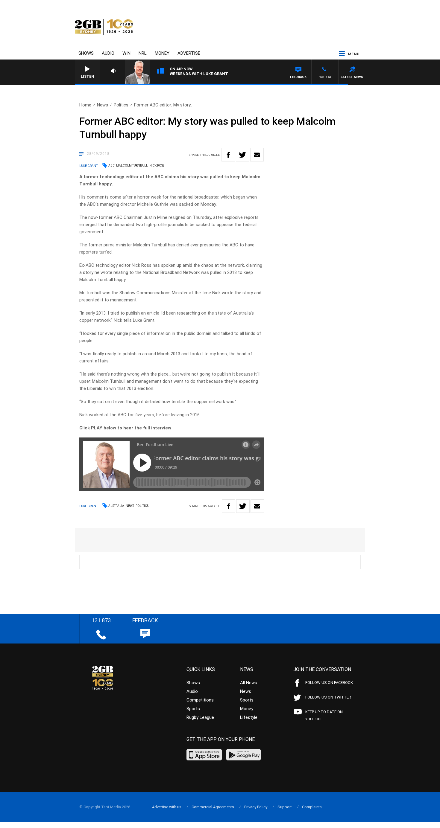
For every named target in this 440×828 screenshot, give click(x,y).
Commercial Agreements (213, 807)
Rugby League (200, 717)
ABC (111, 165)
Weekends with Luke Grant (199, 73)
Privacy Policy (255, 807)
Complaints (312, 807)
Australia (116, 505)
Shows (86, 53)
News (102, 105)
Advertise (188, 53)
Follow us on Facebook (329, 682)
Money (162, 53)
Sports (193, 708)
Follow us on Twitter (328, 697)
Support (284, 807)
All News (248, 682)
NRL (143, 53)
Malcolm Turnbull (132, 165)
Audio (108, 53)
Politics (121, 105)
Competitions (200, 700)
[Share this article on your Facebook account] (228, 154)
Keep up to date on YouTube (324, 715)
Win (126, 53)
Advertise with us (166, 807)
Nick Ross (156, 165)
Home (85, 105)
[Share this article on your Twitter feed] (242, 154)
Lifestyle (248, 717)
